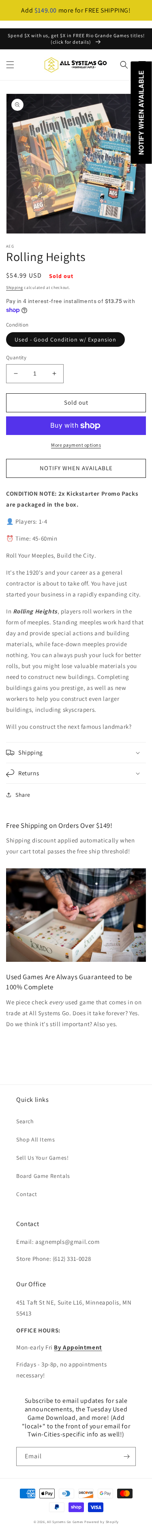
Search (25, 1121)
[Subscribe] (126, 1456)
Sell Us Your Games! (42, 1157)
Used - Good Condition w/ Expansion (65, 339)
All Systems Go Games (65, 1521)
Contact (26, 1194)
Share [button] (22, 794)
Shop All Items (35, 1139)
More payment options (76, 445)
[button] (10, 65)
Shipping (14, 287)
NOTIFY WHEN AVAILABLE (76, 468)
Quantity (16, 357)
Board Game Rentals (43, 1176)
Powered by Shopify (101, 1521)
